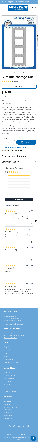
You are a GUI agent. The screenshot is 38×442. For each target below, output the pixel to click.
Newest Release (9, 350)
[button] (4, 7)
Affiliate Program (9, 385)
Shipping (4, 96)
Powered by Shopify (9, 437)
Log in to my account (11, 333)
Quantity (4, 138)
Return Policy (8, 404)
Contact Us (7, 401)
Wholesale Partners (10, 391)
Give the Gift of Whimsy (11, 362)
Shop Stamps (8, 353)
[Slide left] (14, 72)
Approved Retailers (10, 337)
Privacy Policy (8, 415)
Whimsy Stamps (15, 435)
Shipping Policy (8, 412)
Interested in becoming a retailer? (15, 335)
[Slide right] (23, 72)
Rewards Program (9, 381)
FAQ (5, 388)
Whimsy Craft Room (10, 375)
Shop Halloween (9, 359)
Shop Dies (7, 356)
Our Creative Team (10, 378)
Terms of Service (9, 418)
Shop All (6, 347)
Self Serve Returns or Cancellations (10, 408)
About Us (7, 372)
